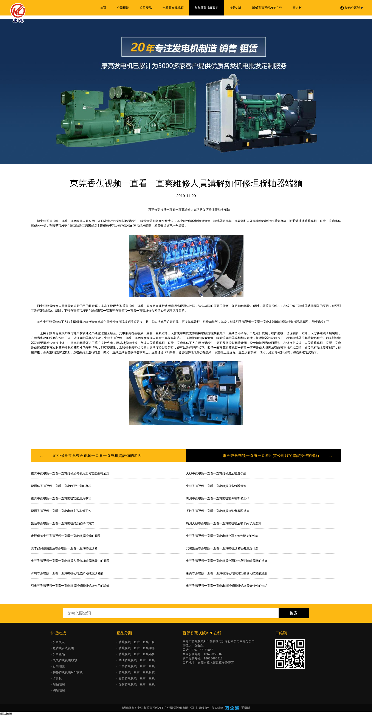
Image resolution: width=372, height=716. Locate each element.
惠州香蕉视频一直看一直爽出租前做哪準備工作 (217, 498)
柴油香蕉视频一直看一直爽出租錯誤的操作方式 (62, 523)
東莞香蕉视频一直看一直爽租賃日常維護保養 (216, 486)
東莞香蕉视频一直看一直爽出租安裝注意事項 (61, 498)
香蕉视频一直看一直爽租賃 (137, 672)
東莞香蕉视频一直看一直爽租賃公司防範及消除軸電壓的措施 (226, 560)
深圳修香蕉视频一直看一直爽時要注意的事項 (61, 486)
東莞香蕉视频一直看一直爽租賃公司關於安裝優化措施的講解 (226, 573)
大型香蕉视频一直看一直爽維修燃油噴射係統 (216, 473)
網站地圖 (59, 690)
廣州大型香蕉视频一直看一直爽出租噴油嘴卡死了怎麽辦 (223, 523)
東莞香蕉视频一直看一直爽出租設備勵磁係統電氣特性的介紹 (226, 585)
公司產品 (146, 7)
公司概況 (123, 7)
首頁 (103, 7)
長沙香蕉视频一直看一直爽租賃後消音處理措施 (217, 511)
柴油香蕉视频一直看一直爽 (137, 660)
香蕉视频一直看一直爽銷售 (137, 654)
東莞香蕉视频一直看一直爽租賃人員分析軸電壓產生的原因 (70, 560)
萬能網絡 (217, 708)
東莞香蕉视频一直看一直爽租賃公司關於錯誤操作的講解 (271, 455)
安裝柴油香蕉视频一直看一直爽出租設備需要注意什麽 (222, 548)
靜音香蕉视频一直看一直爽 (137, 678)
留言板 (297, 7)
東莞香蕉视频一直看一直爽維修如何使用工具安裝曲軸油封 (70, 473)
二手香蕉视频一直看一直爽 (137, 666)
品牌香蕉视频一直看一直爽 (137, 684)
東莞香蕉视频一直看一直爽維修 (61, 221)
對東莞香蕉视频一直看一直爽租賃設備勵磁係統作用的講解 (70, 585)
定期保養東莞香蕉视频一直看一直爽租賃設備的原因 (97, 455)
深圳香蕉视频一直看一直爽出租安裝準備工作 (61, 511)
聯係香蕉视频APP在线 (267, 7)
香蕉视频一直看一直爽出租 (137, 642)
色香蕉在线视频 (173, 7)
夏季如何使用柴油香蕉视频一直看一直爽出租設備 (64, 548)
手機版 (245, 708)
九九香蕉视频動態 (206, 7)
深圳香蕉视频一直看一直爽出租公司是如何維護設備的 (67, 573)
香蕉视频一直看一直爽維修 (137, 648)
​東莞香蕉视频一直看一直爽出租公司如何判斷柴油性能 (222, 535)
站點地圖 (59, 684)
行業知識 (235, 7)
